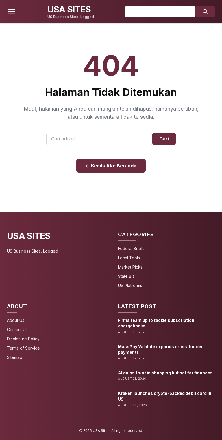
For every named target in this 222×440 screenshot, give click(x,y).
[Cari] (205, 11)
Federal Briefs (131, 248)
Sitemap (14, 357)
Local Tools (129, 257)
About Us (15, 320)
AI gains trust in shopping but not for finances (165, 372)
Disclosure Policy (23, 338)
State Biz (126, 276)
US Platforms (130, 285)
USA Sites (28, 236)
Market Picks (130, 266)
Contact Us (17, 329)
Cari (164, 139)
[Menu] (11, 11)
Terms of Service (23, 348)
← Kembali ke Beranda (111, 166)
